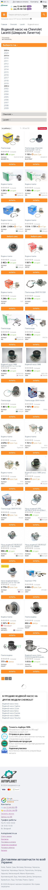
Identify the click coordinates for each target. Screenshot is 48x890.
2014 (6, 69)
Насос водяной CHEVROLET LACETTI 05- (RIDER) (35, 545)
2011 (6, 61)
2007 (6, 102)
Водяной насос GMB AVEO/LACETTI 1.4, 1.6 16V (11, 365)
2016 (6, 75)
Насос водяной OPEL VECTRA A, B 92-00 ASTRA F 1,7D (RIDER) (35, 509)
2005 (6, 97)
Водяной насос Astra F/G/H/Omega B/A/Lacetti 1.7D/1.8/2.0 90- (34, 656)
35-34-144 (20, 9)
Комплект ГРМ (30, 581)
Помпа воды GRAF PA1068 (35, 292)
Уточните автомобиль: (7, 38)
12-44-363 (20, 6)
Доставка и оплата (20, 2)
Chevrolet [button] (7, 114)
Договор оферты (8, 847)
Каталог (4, 850)
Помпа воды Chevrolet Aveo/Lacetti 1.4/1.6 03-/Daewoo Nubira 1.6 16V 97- (35, 149)
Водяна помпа (6, 184)
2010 (6, 58)
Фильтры (43, 128)
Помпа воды (6, 328)
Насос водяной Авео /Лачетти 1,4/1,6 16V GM (10, 581)
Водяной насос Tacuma (11, 718)
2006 (6, 99)
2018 (6, 80)
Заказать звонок (7, 813)
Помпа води (5, 148)
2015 (6, 72)
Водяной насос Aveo (10, 704)
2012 (6, 63)
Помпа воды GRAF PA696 (35, 400)
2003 (6, 91)
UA (4, 2)
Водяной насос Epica (10, 711)
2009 (6, 108)
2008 (6, 105)
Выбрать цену (12, 236)
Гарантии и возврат (9, 845)
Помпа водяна (30, 617)
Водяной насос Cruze (10, 708)
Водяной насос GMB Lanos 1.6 (35, 473)
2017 (6, 77)
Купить (12, 164)
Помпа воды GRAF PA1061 (11, 509)
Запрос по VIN (6, 817)
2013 (6, 66)
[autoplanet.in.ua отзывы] (9, 800)
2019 (6, 83)
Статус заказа (6, 836)
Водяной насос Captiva (11, 706)
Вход (44, 2)
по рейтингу (6, 128)
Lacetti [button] (6, 119)
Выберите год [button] (10, 45)
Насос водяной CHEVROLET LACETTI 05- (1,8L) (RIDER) (11, 545)
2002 (6, 88)
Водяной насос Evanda (11, 713)
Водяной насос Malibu (10, 715)
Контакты (34, 2)
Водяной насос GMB (33, 364)
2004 (6, 94)
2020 (6, 53)
